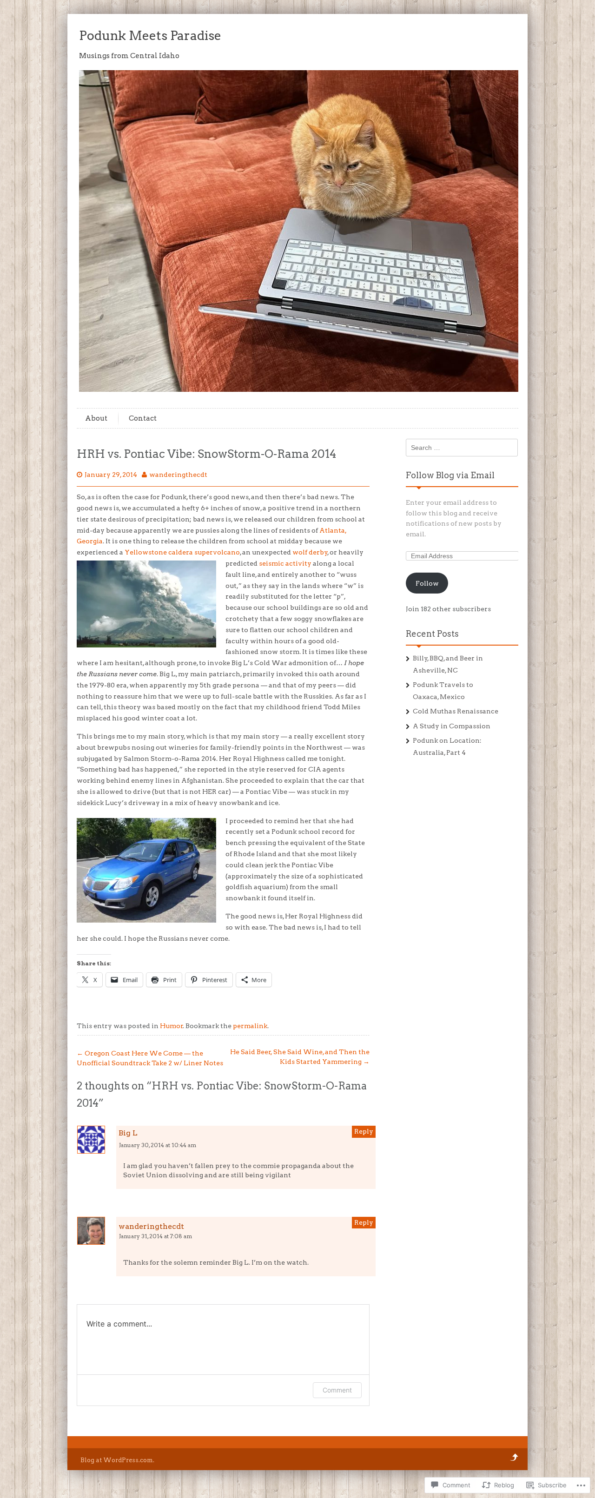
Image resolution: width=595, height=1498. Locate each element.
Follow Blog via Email (450, 475)
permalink (250, 1025)
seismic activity (285, 563)
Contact (143, 418)
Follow (427, 583)
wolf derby (310, 552)
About (96, 418)
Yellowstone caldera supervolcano (182, 552)
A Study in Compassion (451, 726)
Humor (171, 1025)
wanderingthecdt (178, 474)
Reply (363, 1131)
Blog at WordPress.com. (117, 1460)
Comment (337, 1390)
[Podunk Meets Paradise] (300, 389)
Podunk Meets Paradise (150, 35)
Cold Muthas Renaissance (455, 711)
